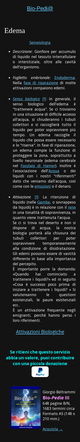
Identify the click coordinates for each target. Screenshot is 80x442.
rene (72, 207)
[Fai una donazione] (40, 375)
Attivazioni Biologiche (40, 331)
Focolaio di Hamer (38, 165)
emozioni (43, 186)
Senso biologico (26, 98)
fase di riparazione (41, 82)
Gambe (43, 202)
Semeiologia (40, 42)
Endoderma (64, 77)
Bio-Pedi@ (40, 8)
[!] (44, 98)
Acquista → (53, 429)
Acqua (53, 170)
